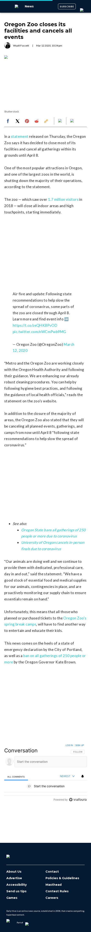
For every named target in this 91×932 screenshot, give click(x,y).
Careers (52, 898)
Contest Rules (57, 891)
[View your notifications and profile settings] (82, 776)
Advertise (14, 878)
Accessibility (16, 885)
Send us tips (16, 891)
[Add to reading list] (72, 121)
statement (19, 136)
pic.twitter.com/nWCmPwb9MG (39, 331)
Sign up (79, 745)
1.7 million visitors (63, 199)
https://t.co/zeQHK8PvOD (35, 325)
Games (11, 898)
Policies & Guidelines (62, 878)
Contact (52, 871)
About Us (13, 871)
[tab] (16, 776)
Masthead (54, 885)
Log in (69, 745)
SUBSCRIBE (67, 6)
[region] (45, 773)
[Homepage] (15, 855)
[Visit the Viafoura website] (78, 799)
